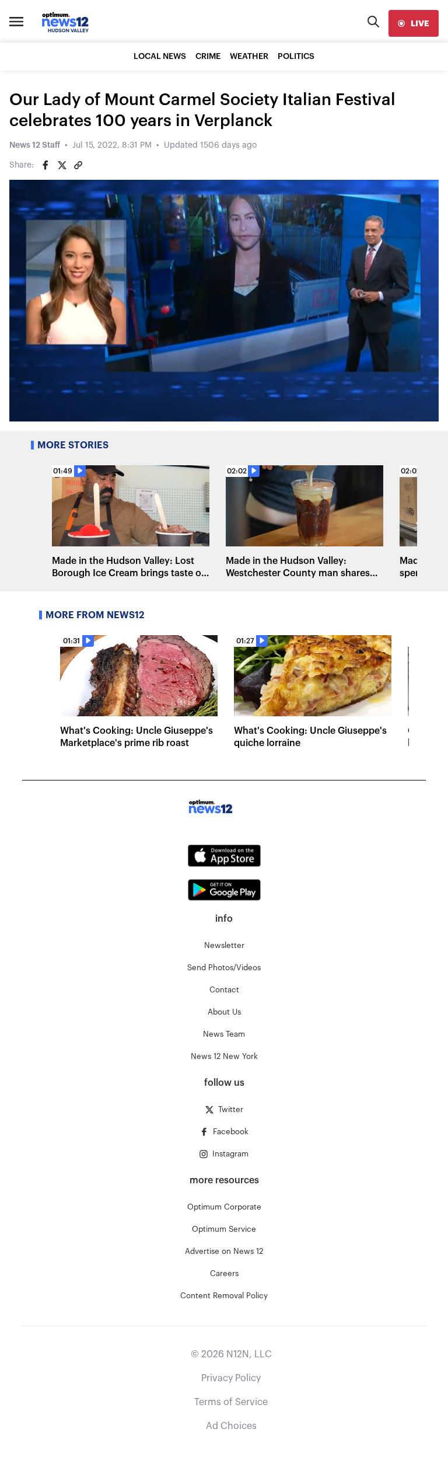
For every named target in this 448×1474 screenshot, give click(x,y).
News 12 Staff (34, 145)
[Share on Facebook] (45, 165)
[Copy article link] (78, 165)
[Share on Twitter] (61, 165)
